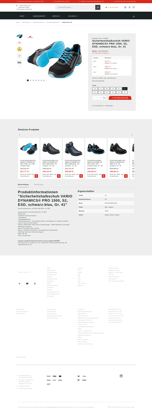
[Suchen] (97, 7)
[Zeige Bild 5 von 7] (38, 80)
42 (95, 92)
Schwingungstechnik (53, 292)
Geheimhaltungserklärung (86, 322)
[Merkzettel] (134, 7)
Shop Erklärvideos (52, 318)
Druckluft (49, 289)
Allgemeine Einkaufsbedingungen (88, 318)
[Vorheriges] (19, 32)
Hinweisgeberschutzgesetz (86, 326)
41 (125, 88)
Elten (79, 279)
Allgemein (81, 285)
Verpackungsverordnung (85, 344)
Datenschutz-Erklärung (85, 320)
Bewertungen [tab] (39, 184)
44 (107, 92)
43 (101, 92)
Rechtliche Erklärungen (85, 311)
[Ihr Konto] (129, 7)
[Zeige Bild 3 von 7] (33, 80)
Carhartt (80, 268)
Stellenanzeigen (21, 357)
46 (119, 92)
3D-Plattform (20, 309)
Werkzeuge (50, 296)
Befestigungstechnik (53, 294)
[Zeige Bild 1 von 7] (27, 80)
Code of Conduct (83, 339)
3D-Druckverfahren (22, 311)
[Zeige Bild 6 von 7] (41, 80)
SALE (48, 268)
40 (119, 88)
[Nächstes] (19, 66)
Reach (80, 337)
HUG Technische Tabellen (116, 281)
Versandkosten (51, 309)
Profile (49, 283)
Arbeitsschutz (51, 270)
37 (101, 88)
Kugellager (50, 281)
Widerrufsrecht (51, 313)
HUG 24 (111, 274)
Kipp (79, 274)
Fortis (79, 270)
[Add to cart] (36, 176)
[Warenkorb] (125, 7)
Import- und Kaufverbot (85, 331)
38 (107, 88)
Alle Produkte (82, 283)
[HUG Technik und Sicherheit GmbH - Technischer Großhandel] (24, 7)
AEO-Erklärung (82, 341)
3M (79, 276)
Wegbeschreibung (114, 270)
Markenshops (84, 265)
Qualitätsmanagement (84, 335)
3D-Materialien (20, 313)
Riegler (80, 272)
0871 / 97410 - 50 (24, 272)
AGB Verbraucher (83, 316)
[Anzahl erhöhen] (100, 98)
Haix (79, 281)
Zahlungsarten (51, 311)
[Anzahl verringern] (94, 98)
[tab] (23, 185)
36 (95, 88)
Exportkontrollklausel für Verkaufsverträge (91, 333)
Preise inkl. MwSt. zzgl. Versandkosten (104, 78)
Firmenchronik (82, 324)
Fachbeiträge (113, 279)
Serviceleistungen (114, 276)
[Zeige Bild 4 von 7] (36, 80)
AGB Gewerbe (82, 313)
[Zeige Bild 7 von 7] (44, 80)
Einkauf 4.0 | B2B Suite (116, 272)
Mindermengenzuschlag (54, 316)
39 (113, 88)
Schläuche (50, 287)
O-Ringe (49, 276)
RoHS (79, 328)
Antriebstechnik (51, 274)
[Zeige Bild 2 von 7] (30, 80)
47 (125, 92)
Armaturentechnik (52, 285)
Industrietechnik (52, 272)
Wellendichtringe (52, 279)
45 (113, 92)
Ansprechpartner (114, 268)
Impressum (81, 309)
